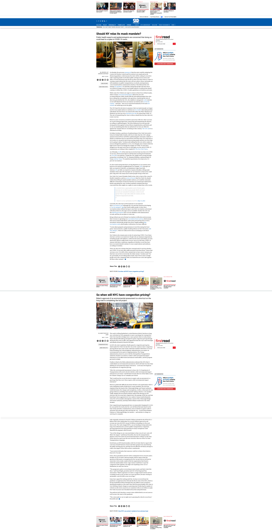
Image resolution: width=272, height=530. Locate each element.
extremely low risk (131, 113)
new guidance (118, 86)
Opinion (129, 25)
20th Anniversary (145, 25)
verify (145, 100)
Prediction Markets (164, 25)
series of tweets (130, 178)
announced (128, 72)
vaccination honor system (135, 219)
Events (137, 25)
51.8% (120, 152)
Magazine (154, 25)
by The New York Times (141, 149)
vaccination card (118, 205)
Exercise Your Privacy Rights (170, 16)
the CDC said (146, 128)
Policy (105, 25)
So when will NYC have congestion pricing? (131, 271)
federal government (118, 212)
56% (141, 166)
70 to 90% (114, 155)
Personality (112, 25)
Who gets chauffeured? (132, 27)
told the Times (118, 159)
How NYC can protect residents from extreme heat (133, 511)
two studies (138, 110)
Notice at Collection (144, 16)
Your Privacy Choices (154, 16)
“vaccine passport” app (117, 207)
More (173, 25)
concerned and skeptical (125, 94)
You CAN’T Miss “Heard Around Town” (113, 27)
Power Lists (121, 25)
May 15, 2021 (141, 201)
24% (116, 170)
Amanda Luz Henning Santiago (103, 72)
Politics (98, 25)
